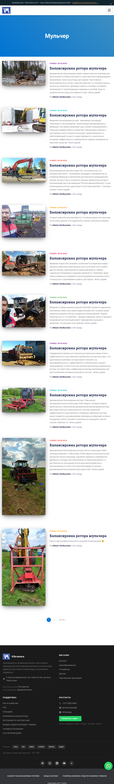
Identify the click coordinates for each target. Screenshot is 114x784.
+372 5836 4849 (69, 703)
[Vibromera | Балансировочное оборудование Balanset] (6, 10)
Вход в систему (51, 776)
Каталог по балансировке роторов (23, 776)
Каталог (63, 661)
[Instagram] (49, 763)
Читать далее (94, 92)
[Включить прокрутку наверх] (108, 778)
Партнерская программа (70, 678)
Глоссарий (7, 712)
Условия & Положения (13, 729)
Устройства (64, 669)
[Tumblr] (71, 763)
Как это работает (10, 703)
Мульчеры (62, 63)
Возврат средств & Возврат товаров (19, 724)
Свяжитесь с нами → (70, 718)
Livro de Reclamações (12, 733)
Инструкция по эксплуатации (16, 720)
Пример (53, 63)
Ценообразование (67, 665)
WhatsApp (67, 712)
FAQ (4, 707)
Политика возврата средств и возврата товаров (85, 776)
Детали (62, 674)
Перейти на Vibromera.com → (85, 3)
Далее (62, 620)
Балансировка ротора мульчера (78, 68)
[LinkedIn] (57, 763)
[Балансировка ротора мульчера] (23, 73)
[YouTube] (64, 763)
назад (76, 97)
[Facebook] (42, 763)
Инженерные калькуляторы (15, 716)
